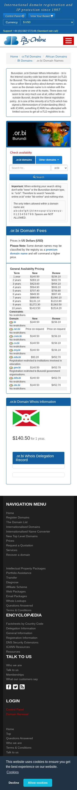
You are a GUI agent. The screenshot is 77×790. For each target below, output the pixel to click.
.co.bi (16, 343)
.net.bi (16, 329)
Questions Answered (19, 605)
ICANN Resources (18, 647)
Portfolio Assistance (18, 573)
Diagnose (12, 582)
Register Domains (17, 517)
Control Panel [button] (13, 16)
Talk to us (12, 670)
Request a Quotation (19, 545)
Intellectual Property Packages (26, 568)
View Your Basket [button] (40, 16)
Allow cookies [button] (38, 782)
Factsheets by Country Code (24, 623)
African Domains (56, 56)
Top (8, 733)
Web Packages (16, 591)
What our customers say (22, 679)
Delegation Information (21, 628)
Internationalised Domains (23, 526)
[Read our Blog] (23, 686)
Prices (10, 540)
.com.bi (17, 336)
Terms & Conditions (18, 610)
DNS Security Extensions (22, 642)
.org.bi (16, 350)
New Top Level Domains (22, 536)
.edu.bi (17, 357)
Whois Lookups (16, 600)
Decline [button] (14, 782)
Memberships (15, 674)
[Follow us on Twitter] (16, 686)
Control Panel (15, 709)
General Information (19, 633)
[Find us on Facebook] (9, 686)
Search (40, 177)
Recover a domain (18, 554)
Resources (13, 651)
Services (11, 550)
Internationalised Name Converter (28, 531)
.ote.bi (16, 385)
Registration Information (21, 637)
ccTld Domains (31, 56)
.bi (14, 322)
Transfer (11, 577)
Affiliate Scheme (16, 587)
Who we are (14, 665)
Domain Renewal (17, 714)
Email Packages (16, 596)
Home (14, 56)
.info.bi (17, 378)
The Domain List (17, 522)
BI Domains (24, 60)
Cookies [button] (13, 772)
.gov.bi (17, 367)
